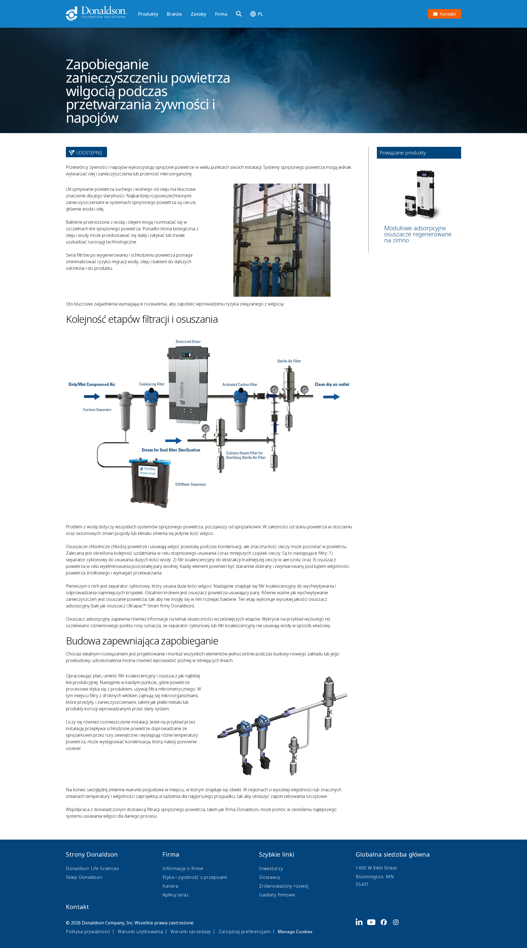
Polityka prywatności (88, 931)
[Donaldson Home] (100, 14)
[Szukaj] (239, 14)
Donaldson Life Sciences (92, 868)
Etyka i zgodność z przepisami (194, 877)
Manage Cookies (295, 931)
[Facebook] (386, 926)
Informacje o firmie (182, 868)
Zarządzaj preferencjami (244, 931)
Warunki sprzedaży (190, 931)
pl (260, 14)
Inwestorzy (271, 868)
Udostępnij (88, 153)
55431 (362, 884)
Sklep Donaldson (84, 877)
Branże (174, 14)
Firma (221, 14)
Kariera (170, 886)
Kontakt (77, 906)
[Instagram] (398, 926)
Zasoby (198, 14)
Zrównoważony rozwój (283, 886)
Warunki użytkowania (140, 931)
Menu (140, 4)
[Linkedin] (361, 926)
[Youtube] (373, 926)
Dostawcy (270, 877)
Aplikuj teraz (175, 895)
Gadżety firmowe (277, 895)
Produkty (148, 14)
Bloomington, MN (375, 877)
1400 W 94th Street (376, 868)
